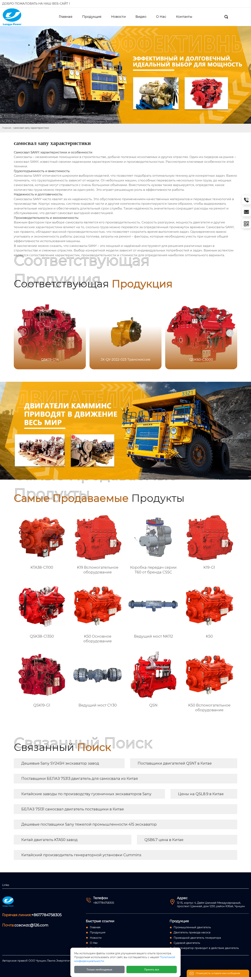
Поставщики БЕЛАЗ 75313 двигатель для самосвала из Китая (79, 778)
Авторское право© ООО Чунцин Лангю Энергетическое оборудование (50, 960)
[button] (230, 333)
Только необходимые (99, 969)
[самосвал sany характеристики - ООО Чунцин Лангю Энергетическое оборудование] (14, 17)
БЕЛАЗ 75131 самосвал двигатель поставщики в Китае (72, 809)
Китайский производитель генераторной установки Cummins (81, 855)
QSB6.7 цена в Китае (163, 840)
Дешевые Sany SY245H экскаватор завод (60, 763)
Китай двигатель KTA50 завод (49, 840)
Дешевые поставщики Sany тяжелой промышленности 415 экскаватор (89, 824)
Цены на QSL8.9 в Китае (201, 794)
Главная (6, 127)
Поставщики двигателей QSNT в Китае (175, 763)
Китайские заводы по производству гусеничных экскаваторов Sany (86, 794)
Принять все (151, 969)
